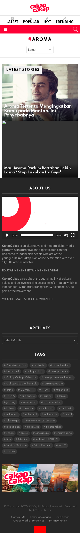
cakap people (54, 383)
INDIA (10, 396)
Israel (62, 396)
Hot (47, 22)
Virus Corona (42, 445)
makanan (28, 408)
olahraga (12, 420)
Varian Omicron (16, 445)
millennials (50, 414)
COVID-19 (27, 390)
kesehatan (29, 402)
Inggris (46, 396)
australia (39, 365)
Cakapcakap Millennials (21, 383)
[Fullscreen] (73, 235)
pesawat (33, 427)
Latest (12, 22)
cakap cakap (59, 371)
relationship (53, 427)
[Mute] (66, 235)
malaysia (67, 408)
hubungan (62, 390)
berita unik (12, 371)
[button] (40, 218)
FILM (45, 390)
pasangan (13, 427)
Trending (65, 22)
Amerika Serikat (16, 365)
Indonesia (28, 396)
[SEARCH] (75, 29)
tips (8, 439)
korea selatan (52, 402)
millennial (31, 414)
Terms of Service (40, 517)
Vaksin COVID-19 (46, 439)
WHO (62, 445)
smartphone (64, 433)
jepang (11, 402)
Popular (31, 22)
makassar (47, 408)
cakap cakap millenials (58, 377)
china (9, 390)
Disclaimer (62, 517)
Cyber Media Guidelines (28, 520)
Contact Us (18, 517)
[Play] (7, 235)
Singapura (42, 433)
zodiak (10, 451)
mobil (68, 414)
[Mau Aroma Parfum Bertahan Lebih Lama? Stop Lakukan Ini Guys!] (40, 149)
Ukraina (23, 439)
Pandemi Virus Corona (40, 420)
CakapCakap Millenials (21, 377)
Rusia (24, 433)
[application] (40, 218)
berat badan (61, 365)
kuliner (10, 408)
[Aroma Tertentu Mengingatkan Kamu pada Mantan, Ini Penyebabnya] (40, 92)
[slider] (37, 235)
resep (10, 433)
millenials (12, 414)
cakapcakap (35, 371)
